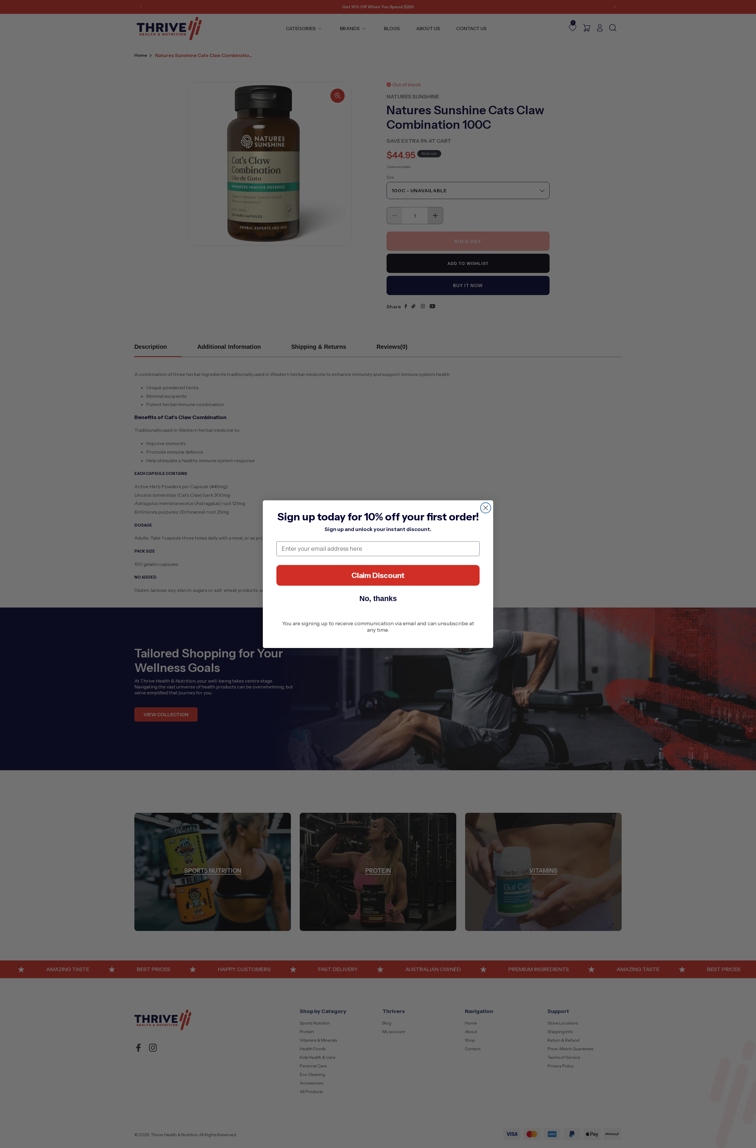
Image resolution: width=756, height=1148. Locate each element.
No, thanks (378, 598)
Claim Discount (378, 575)
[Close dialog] (485, 508)
